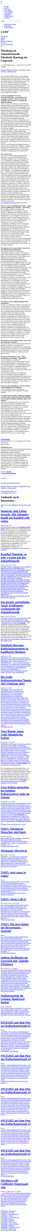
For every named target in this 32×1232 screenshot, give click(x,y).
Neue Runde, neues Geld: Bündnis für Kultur (12, 734)
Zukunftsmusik (12, 71)
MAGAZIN (7, 10)
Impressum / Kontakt (10, 24)
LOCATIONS (8, 13)
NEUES (6, 8)
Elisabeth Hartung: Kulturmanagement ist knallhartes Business (14, 648)
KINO (2, 39)
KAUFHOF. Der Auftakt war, (9, 527)
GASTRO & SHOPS (7, 44)
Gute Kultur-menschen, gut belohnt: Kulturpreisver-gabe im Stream (15, 792)
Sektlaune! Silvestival (14, 850)
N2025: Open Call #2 (13, 899)
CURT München (9, 27)
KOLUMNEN (8, 11)
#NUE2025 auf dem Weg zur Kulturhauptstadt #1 (16, 1152)
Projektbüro (22, 70)
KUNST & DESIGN (7, 41)
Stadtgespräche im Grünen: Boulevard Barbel (13, 999)
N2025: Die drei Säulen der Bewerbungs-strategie (15, 927)
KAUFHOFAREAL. (16, 580)
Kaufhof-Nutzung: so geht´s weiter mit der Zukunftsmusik (14, 557)
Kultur (9, 70)
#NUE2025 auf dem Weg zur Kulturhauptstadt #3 (16, 1090)
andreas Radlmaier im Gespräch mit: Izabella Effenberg (15, 961)
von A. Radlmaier (13, 968)
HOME (6, 6)
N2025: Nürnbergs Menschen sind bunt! (13, 830)
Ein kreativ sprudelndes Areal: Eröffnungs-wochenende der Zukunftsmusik (15, 607)
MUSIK (3, 38)
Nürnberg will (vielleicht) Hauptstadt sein (14, 1184)
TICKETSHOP (8, 16)
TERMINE (7, 14)
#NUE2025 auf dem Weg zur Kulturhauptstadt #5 (16, 1024)
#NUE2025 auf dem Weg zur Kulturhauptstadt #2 (16, 1122)
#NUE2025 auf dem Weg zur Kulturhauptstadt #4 (16, 1057)
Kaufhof (3, 70)
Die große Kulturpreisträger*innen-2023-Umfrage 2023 (16, 680)
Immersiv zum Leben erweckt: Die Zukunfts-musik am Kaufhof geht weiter (15, 516)
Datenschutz (7, 26)
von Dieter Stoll (9, 1191)
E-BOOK (7, 18)
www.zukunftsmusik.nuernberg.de (10, 202)
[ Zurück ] (3, 66)
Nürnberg (15, 70)
